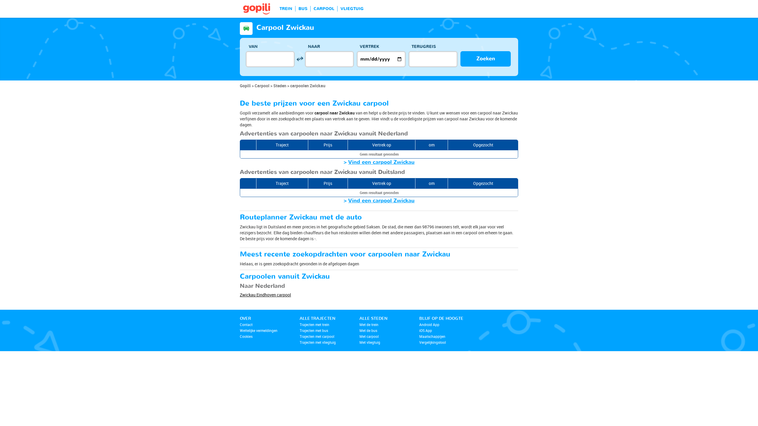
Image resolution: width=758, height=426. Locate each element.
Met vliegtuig (369, 342)
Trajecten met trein (314, 324)
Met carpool (369, 336)
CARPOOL (324, 9)
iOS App (425, 330)
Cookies (246, 336)
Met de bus (368, 330)
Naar (314, 46)
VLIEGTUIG (352, 9)
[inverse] (300, 59)
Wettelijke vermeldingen (258, 330)
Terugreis (424, 46)
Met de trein (368, 324)
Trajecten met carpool (317, 336)
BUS (302, 9)
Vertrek (369, 46)
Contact (246, 324)
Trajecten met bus (314, 330)
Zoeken (485, 58)
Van (253, 46)
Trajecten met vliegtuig (318, 342)
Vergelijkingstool (432, 342)
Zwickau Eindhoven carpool (265, 295)
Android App (429, 324)
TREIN (286, 9)
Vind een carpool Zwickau (381, 162)
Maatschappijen (432, 336)
